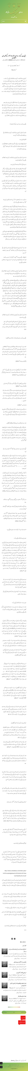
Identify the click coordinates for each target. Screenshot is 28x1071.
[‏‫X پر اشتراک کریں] (22, 942)
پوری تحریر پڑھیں (16, 959)
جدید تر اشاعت (4, 1012)
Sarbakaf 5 (10, 60)
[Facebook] (17, 1068)
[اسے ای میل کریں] (25, 942)
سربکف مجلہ (10, 1065)
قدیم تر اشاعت (23, 1012)
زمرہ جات (3, 21)
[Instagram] (14, 1068)
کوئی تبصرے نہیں (5, 60)
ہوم (14, 1012)
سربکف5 (14, 60)
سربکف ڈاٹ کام (10, 1067)
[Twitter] (15, 1068)
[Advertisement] (14, 38)
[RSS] (11, 1068)
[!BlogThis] (23, 942)
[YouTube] (12, 1068)
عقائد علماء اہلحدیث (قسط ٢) (22, 996)
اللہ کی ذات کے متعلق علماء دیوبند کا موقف (20, 962)
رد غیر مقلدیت (17, 60)
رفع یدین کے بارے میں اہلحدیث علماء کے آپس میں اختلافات (14, 57)
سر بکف (14, 12)
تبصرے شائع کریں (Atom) (15, 1061)
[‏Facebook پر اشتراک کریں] (21, 942)
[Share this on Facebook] (15, 939)
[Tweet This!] (12, 939)
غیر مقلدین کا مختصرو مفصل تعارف (21, 973)
